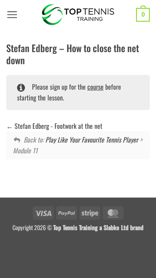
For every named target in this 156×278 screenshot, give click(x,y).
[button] (12, 14)
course (95, 87)
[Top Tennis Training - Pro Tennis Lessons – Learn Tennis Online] (78, 14)
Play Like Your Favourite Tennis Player (91, 140)
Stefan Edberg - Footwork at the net (57, 126)
